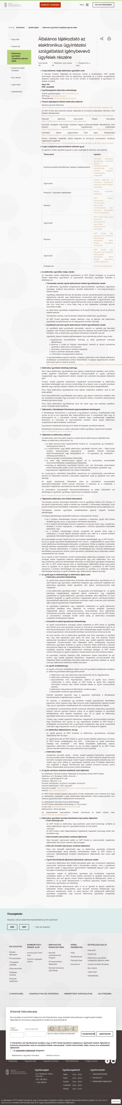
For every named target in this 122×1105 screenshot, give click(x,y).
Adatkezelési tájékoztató (102, 1081)
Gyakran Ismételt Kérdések (98, 964)
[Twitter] (104, 46)
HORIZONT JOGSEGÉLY (50, 5)
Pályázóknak (20, 27)
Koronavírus (75, 964)
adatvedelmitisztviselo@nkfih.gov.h (65, 807)
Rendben (115, 1101)
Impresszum (97, 1078)
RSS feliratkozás (72, 1061)
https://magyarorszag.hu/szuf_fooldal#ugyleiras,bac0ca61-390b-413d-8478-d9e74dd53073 (78, 135)
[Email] (93, 46)
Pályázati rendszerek (103, 5)
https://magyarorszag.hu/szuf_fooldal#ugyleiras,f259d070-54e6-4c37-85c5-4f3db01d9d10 (77, 129)
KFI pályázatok (15, 958)
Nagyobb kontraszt (50, 1061)
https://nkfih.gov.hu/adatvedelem (55, 815)
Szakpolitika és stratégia (44, 994)
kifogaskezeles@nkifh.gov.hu (65, 98)
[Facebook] (99, 46)
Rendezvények (76, 957)
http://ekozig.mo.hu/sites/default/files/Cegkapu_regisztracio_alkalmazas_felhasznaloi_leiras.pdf (84, 365)
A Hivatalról (17, 994)
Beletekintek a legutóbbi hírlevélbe (25, 1055)
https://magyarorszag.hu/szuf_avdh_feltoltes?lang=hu (63, 495)
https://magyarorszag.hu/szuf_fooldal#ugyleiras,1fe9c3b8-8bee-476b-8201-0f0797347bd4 (77, 143)
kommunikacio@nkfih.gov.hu (86, 788)
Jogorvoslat (15, 85)
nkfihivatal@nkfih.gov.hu (70, 94)
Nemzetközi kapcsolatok (78, 994)
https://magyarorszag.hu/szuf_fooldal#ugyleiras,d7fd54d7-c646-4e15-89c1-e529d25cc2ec (77, 107)
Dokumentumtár (15, 969)
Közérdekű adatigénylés (103, 266)
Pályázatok (15, 947)
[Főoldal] (13, 4)
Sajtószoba (105, 994)
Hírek (73, 953)
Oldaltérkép (12, 1061)
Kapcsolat (15, 39)
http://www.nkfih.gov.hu (57, 790)
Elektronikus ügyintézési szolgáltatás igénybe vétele (60, 27)
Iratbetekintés (16, 92)
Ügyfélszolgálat (33, 27)
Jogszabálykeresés (99, 1074)
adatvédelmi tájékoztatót (25, 1051)
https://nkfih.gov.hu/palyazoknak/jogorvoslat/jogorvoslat (64, 121)
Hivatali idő (15, 46)
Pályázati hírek (76, 960)
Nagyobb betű (30, 1061)
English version (91, 1061)
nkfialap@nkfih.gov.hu (58, 96)
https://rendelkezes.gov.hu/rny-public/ (57, 431)
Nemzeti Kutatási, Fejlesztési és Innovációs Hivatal (17, 1080)
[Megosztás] (101, 38)
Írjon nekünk (16, 78)
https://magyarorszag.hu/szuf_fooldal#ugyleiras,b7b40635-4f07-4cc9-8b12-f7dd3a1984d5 (77, 116)
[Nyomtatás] (109, 38)
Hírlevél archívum (53, 1055)
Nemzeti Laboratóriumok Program (55, 955)
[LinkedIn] (109, 46)
